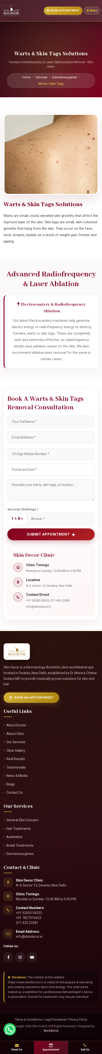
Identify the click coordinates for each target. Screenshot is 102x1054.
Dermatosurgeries (64, 77)
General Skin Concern (22, 820)
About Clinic (15, 734)
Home (26, 77)
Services (41, 77)
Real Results (15, 759)
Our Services (15, 742)
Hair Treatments (18, 828)
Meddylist (51, 1030)
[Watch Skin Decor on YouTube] (32, 957)
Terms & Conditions (28, 1019)
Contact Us (14, 792)
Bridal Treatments (19, 845)
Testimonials (16, 767)
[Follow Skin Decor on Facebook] (8, 957)
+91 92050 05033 (29, 913)
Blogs (10, 784)
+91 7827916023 (28, 918)
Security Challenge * (22, 509)
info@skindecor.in (38, 606)
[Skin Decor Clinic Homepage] (11, 10)
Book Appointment (64, 10)
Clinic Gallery (15, 750)
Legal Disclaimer (55, 1019)
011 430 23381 (27, 923)
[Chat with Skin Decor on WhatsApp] (10, 1029)
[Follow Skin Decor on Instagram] (20, 957)
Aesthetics (14, 837)
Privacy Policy (78, 1019)
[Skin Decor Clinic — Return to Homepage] (16, 651)
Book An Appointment (34, 697)
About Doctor (16, 725)
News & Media (17, 776)
